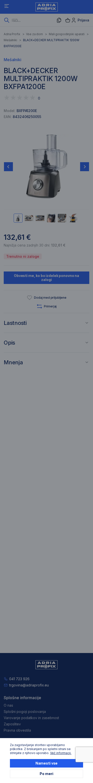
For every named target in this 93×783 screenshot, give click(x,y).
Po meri (46, 774)
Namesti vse (46, 763)
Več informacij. (60, 753)
